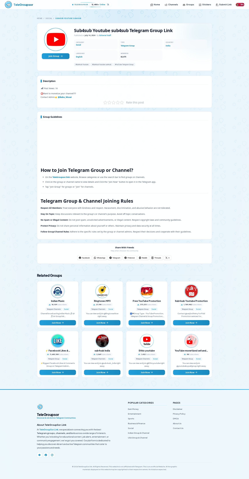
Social (49, 18)
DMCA (176, 418)
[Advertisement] (124, 145)
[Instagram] (52, 455)
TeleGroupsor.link (61, 177)
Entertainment (134, 414)
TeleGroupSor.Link (48, 429)
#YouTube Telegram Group (124, 64)
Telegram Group (128, 45)
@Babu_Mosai (65, 97)
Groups (190, 4)
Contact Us (178, 428)
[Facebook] (45, 455)
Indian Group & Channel (138, 433)
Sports (131, 418)
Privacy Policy (179, 414)
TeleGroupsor (23, 4)
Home (157, 4)
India (168, 45)
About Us (177, 423)
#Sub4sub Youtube (82, 64)
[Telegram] (39, 455)
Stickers (206, 4)
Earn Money (133, 409)
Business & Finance (136, 423)
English (79, 57)
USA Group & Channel (137, 438)
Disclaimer (177, 409)
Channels (173, 4)
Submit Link (225, 4)
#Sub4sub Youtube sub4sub (101, 64)
